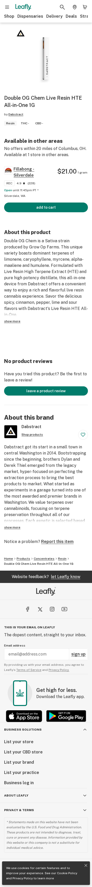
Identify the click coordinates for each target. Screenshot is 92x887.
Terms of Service (28, 670)
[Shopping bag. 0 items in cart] (85, 7)
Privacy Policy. (59, 670)
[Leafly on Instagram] (52, 609)
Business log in (19, 782)
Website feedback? (46, 576)
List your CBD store (23, 752)
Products (23, 558)
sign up (78, 654)
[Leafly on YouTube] (64, 609)
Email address (14, 645)
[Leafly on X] (40, 609)
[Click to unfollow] (83, 435)
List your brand (19, 762)
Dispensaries (30, 16)
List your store (18, 741)
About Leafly (16, 795)
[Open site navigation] (7, 7)
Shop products (32, 434)
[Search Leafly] (62, 7)
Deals (71, 16)
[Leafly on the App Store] (24, 716)
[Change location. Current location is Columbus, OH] (75, 7)
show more (12, 321)
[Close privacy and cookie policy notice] (86, 865)
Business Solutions (23, 729)
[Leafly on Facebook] (27, 609)
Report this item (57, 541)
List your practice (21, 772)
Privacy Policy (23, 878)
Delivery (54, 16)
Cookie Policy (67, 873)
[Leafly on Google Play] (66, 716)
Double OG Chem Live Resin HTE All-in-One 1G (38, 564)
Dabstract (15, 114)
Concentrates (44, 558)
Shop (9, 16)
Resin (62, 558)
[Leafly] (23, 7)
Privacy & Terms (19, 810)
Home (8, 558)
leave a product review (46, 391)
